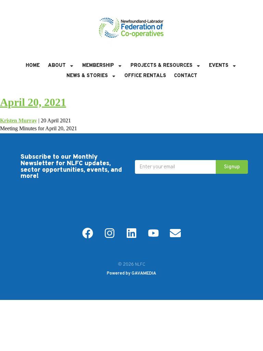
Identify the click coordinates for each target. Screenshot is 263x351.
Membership (98, 65)
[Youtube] (153, 233)
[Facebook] (88, 233)
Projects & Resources (161, 65)
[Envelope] (175, 233)
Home (33, 65)
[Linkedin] (131, 233)
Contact (185, 76)
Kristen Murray (18, 120)
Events (218, 65)
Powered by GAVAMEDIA (131, 273)
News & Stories (87, 76)
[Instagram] (110, 233)
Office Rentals (145, 76)
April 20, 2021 (33, 102)
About (57, 65)
